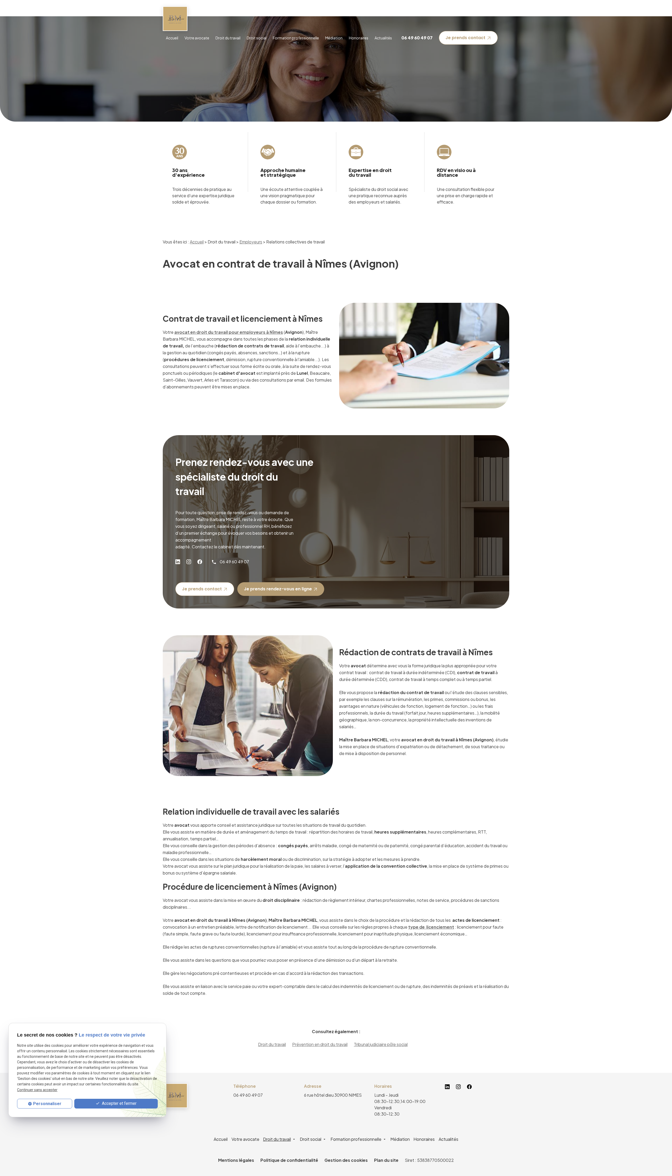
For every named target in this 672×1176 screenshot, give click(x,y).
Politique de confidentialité (289, 1160)
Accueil (172, 37)
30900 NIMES (333, 1095)
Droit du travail (228, 37)
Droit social (256, 37)
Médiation (334, 37)
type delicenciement (431, 927)
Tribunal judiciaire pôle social (381, 1044)
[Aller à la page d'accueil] (175, 18)
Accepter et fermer (118, 1103)
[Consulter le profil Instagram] (188, 561)
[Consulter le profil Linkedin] (177, 561)
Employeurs (250, 241)
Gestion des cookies (346, 1160)
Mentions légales (236, 1160)
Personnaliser (47, 1103)
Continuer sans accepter (37, 1090)
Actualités (383, 37)
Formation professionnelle (296, 37)
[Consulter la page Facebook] (199, 561)
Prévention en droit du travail (320, 1044)
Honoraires (358, 37)
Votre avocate (197, 37)
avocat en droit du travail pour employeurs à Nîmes (228, 332)
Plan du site (386, 1160)
